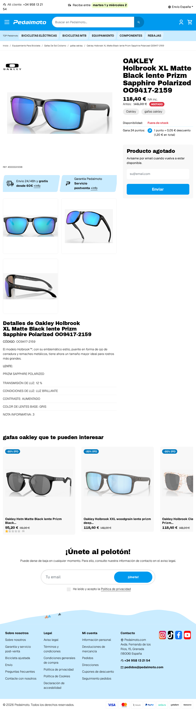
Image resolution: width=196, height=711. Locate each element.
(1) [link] (23, 531)
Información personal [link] (96, 640)
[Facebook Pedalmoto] (178, 635)
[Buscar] (139, 22)
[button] (180, 7)
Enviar (158, 189)
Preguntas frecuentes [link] (20, 672)
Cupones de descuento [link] (98, 672)
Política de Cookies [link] (57, 676)
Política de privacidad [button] (116, 589)
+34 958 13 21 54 (137, 660)
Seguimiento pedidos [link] (96, 678)
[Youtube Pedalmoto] (187, 635)
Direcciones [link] (90, 665)
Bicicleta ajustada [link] (17, 658)
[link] (181, 22)
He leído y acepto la (102, 589)
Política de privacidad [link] (59, 669)
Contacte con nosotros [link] (20, 678)
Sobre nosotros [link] (15, 640)
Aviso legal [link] (51, 640)
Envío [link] (8, 665)
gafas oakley (153, 111)
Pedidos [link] (87, 658)
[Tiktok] (170, 635)
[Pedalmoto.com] (29, 22)
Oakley (131, 111)
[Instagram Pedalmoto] (162, 635)
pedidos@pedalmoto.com (143, 667)
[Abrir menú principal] (7, 22)
